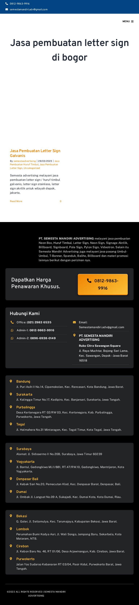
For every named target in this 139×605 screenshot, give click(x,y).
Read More (16, 201)
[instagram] (121, 6)
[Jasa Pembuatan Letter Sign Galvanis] (35, 113)
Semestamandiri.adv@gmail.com (101, 327)
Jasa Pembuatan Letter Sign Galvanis (35, 153)
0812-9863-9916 (42, 330)
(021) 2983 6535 (39, 322)
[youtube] (127, 6)
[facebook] (115, 6)
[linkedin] (132, 6)
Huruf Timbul (62, 243)
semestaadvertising (25, 161)
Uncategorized (32, 168)
